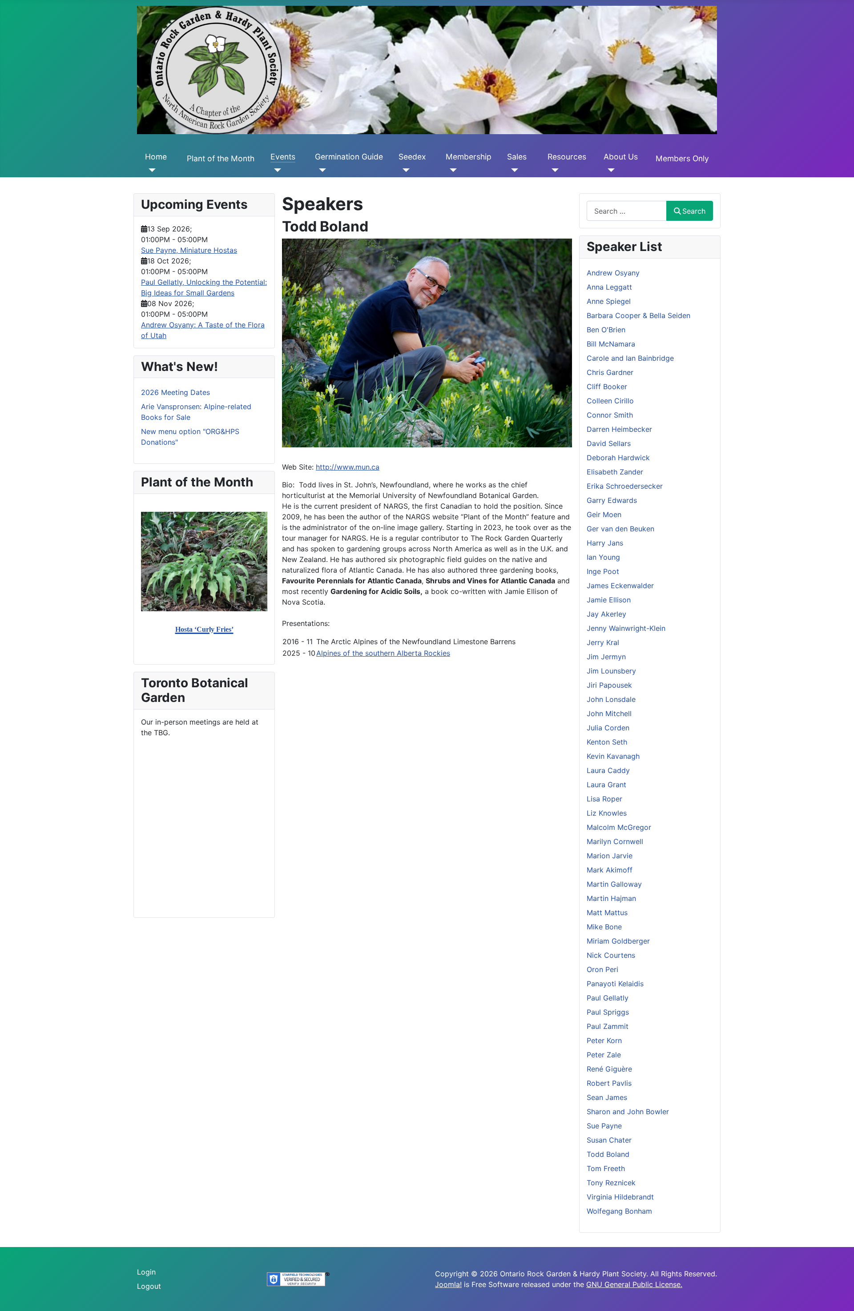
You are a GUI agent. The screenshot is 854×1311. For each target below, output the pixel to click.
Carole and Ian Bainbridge (630, 358)
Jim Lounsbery (611, 670)
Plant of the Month (220, 158)
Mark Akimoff (609, 869)
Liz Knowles (607, 813)
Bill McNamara (611, 343)
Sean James (607, 1097)
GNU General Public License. (634, 1284)
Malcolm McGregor (619, 827)
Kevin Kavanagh (613, 756)
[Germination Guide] (320, 170)
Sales (517, 156)
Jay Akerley (606, 614)
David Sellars (609, 443)
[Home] (150, 170)
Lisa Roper (604, 798)
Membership (468, 156)
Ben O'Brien (606, 329)
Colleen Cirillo (610, 400)
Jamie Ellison (609, 599)
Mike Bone (604, 926)
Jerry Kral (603, 642)
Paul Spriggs (608, 1012)
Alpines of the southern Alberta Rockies (383, 653)
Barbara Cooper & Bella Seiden (638, 315)
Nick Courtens (611, 955)
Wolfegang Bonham (619, 1211)
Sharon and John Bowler (628, 1111)
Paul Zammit (607, 1026)
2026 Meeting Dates (175, 392)
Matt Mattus (607, 912)
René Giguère (609, 1068)
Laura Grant (606, 784)
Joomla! (448, 1284)
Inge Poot (603, 571)
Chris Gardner (610, 372)
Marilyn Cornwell (615, 841)
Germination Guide (349, 156)
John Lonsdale (611, 699)
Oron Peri (602, 969)
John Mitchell (609, 713)
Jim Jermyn (606, 656)
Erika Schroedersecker (625, 486)
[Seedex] (404, 170)
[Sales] (512, 170)
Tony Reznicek (611, 1182)
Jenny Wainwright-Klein (626, 628)
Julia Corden (608, 727)
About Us (621, 156)
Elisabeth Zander (615, 471)
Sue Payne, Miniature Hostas (189, 250)
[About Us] (609, 170)
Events (282, 156)
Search (693, 211)
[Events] (276, 170)
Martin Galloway (614, 884)
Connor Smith (610, 414)
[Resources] (553, 170)
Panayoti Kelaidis (615, 983)
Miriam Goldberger (618, 940)
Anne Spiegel (609, 301)
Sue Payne (604, 1125)
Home (156, 156)
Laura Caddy (608, 770)
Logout (149, 1286)
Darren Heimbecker (619, 429)
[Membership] (451, 170)
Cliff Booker (607, 386)
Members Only (682, 158)
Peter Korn (604, 1040)
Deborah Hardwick (618, 457)
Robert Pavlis (609, 1083)
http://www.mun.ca (347, 466)
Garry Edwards (612, 500)
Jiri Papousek (609, 685)
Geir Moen (604, 514)
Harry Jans (605, 542)
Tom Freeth (606, 1168)
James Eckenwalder (620, 585)
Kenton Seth (607, 741)
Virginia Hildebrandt (620, 1196)
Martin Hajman (611, 898)
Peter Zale (604, 1054)
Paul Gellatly (607, 997)
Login (146, 1271)
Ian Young (603, 557)
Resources (567, 156)
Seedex (412, 156)
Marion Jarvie (609, 855)
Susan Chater (609, 1140)
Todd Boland (608, 1154)
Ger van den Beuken (620, 528)
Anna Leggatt (609, 287)
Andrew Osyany (613, 272)
